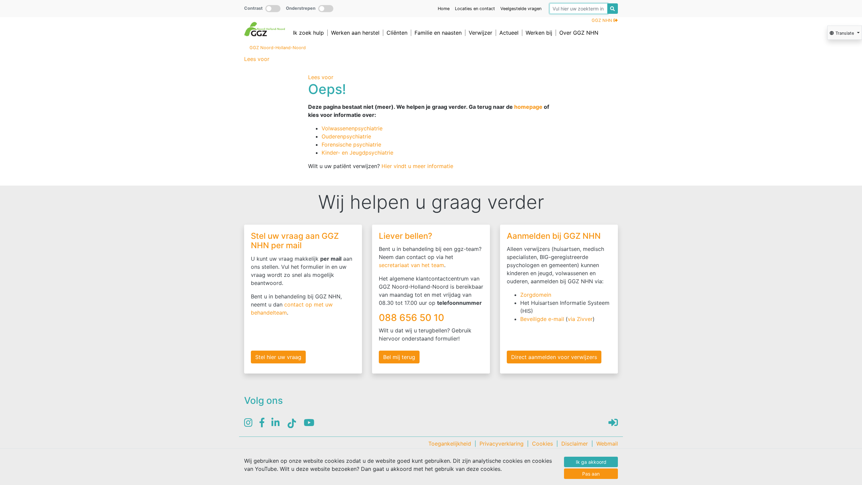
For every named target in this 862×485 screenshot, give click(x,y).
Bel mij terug (399, 357)
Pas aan (591, 474)
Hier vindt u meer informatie (417, 166)
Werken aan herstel (355, 32)
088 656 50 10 (412, 317)
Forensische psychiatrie (351, 144)
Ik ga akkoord (591, 462)
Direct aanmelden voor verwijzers (554, 357)
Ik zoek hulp (308, 32)
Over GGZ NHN (578, 32)
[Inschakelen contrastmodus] (272, 8)
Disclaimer (574, 443)
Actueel (509, 32)
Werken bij (539, 32)
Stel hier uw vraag (278, 357)
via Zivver (580, 319)
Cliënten (397, 32)
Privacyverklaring (501, 443)
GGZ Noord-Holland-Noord (278, 47)
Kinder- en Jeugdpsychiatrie (357, 152)
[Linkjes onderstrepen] (325, 8)
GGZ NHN (603, 20)
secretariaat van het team (411, 265)
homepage (528, 106)
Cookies (542, 443)
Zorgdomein (535, 294)
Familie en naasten (438, 32)
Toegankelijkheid (449, 443)
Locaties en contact (475, 8)
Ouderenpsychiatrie (346, 136)
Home (444, 8)
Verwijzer (480, 32)
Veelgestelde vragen (520, 8)
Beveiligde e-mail (542, 319)
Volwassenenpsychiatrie (352, 128)
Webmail (607, 443)
